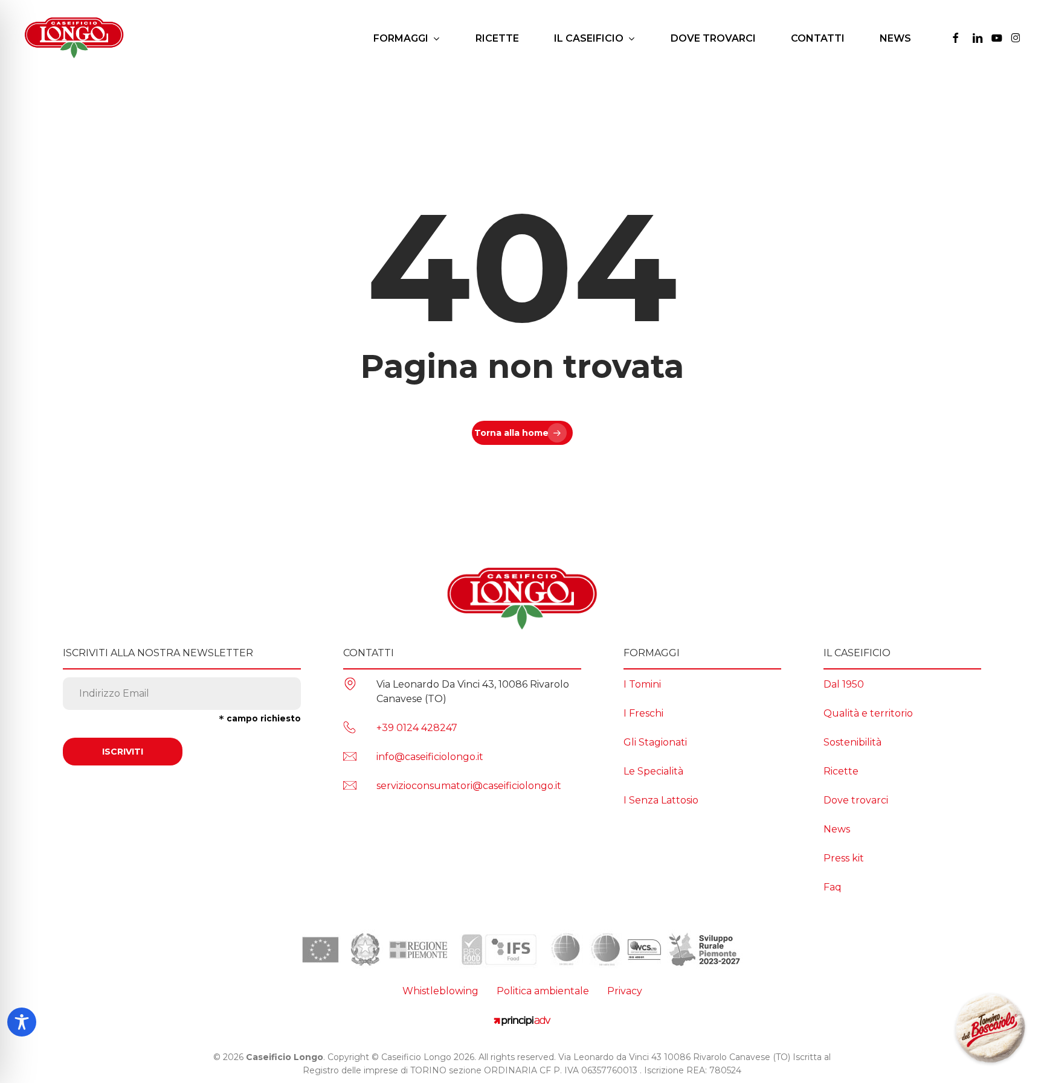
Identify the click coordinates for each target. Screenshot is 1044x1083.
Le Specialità (653, 771)
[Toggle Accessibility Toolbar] (21, 1022)
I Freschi (643, 713)
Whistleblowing (440, 991)
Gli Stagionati (655, 742)
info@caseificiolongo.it (429, 756)
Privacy (624, 991)
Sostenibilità (852, 742)
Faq (832, 887)
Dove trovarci (855, 800)
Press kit (843, 858)
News (836, 829)
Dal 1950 (843, 684)
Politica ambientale (543, 991)
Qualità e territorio (868, 713)
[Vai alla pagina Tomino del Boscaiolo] (990, 1029)
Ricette (841, 771)
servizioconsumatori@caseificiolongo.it (468, 785)
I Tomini (642, 684)
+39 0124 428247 (416, 727)
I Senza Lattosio (661, 800)
